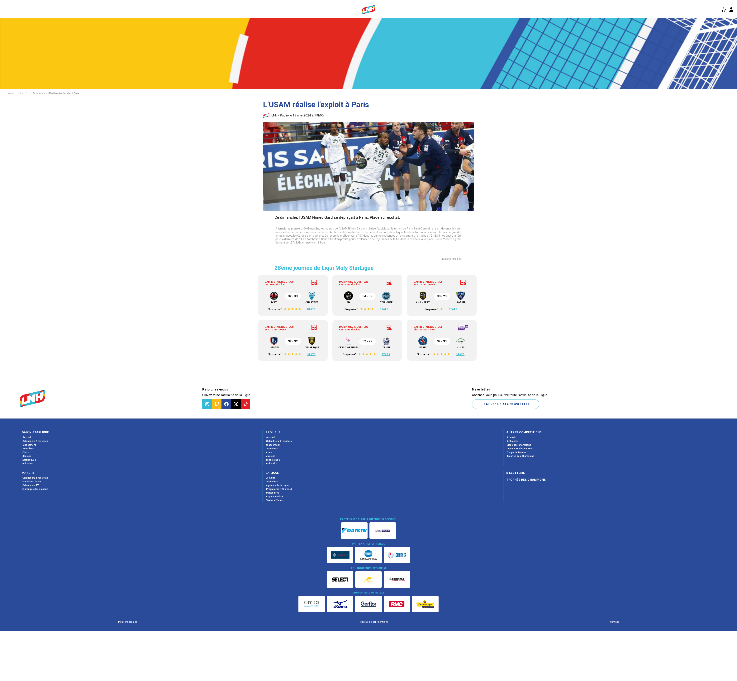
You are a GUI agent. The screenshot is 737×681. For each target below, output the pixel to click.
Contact (614, 667)
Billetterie (515, 518)
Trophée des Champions (526, 525)
